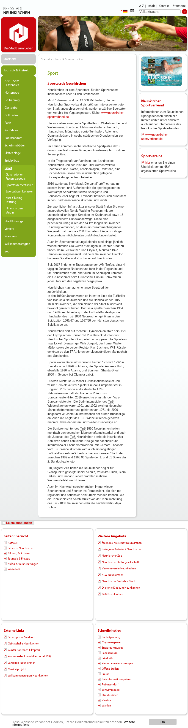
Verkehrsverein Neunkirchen (119, 568)
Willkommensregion (17, 244)
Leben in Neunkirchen (21, 548)
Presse (105, 674)
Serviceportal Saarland (21, 637)
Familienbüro (110, 653)
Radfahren (11, 130)
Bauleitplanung (111, 637)
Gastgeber (11, 108)
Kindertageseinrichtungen (117, 663)
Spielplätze (12, 160)
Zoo (7, 251)
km (91, 223)
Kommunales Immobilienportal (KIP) (29, 656)
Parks (8, 123)
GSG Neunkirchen (112, 594)
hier (147, 162)
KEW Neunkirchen (113, 574)
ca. (77, 100)
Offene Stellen (110, 668)
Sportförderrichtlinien (19, 185)
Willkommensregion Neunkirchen (28, 675)
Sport (8, 168)
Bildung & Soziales (19, 553)
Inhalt (151, 6)
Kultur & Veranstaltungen (23, 564)
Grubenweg (12, 100)
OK (162, 722)
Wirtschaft (14, 569)
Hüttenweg (12, 93)
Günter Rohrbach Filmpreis (24, 650)
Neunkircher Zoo (112, 555)
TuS (117, 300)
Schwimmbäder (15, 145)
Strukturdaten (110, 695)
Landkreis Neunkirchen (22, 662)
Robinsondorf (13, 138)
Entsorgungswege (112, 647)
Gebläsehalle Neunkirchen (23, 643)
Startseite (179, 6)
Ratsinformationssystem (116, 679)
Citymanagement (112, 642)
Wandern (11, 236)
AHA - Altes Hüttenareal (12, 83)
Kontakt (164, 6)
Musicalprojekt (17, 669)
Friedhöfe (107, 658)
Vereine (106, 700)
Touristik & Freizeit (16, 70)
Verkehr (9, 229)
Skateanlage (13, 153)
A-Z (141, 6)
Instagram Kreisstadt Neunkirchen (122, 549)
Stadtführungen (15, 221)
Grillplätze (11, 115)
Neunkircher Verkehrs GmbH (119, 581)
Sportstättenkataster (19, 191)
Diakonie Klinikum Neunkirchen (121, 587)
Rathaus (12, 542)
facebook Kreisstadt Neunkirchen (122, 542)
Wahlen (106, 705)
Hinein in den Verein (14, 210)
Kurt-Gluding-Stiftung (15, 200)
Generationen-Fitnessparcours (15, 177)
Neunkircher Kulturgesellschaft (120, 562)
